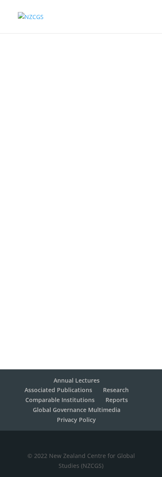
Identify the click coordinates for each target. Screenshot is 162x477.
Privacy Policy (76, 420)
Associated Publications (58, 390)
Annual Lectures (77, 380)
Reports (117, 400)
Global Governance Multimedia (76, 410)
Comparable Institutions (60, 400)
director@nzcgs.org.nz (81, 187)
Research (116, 390)
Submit (123, 343)
